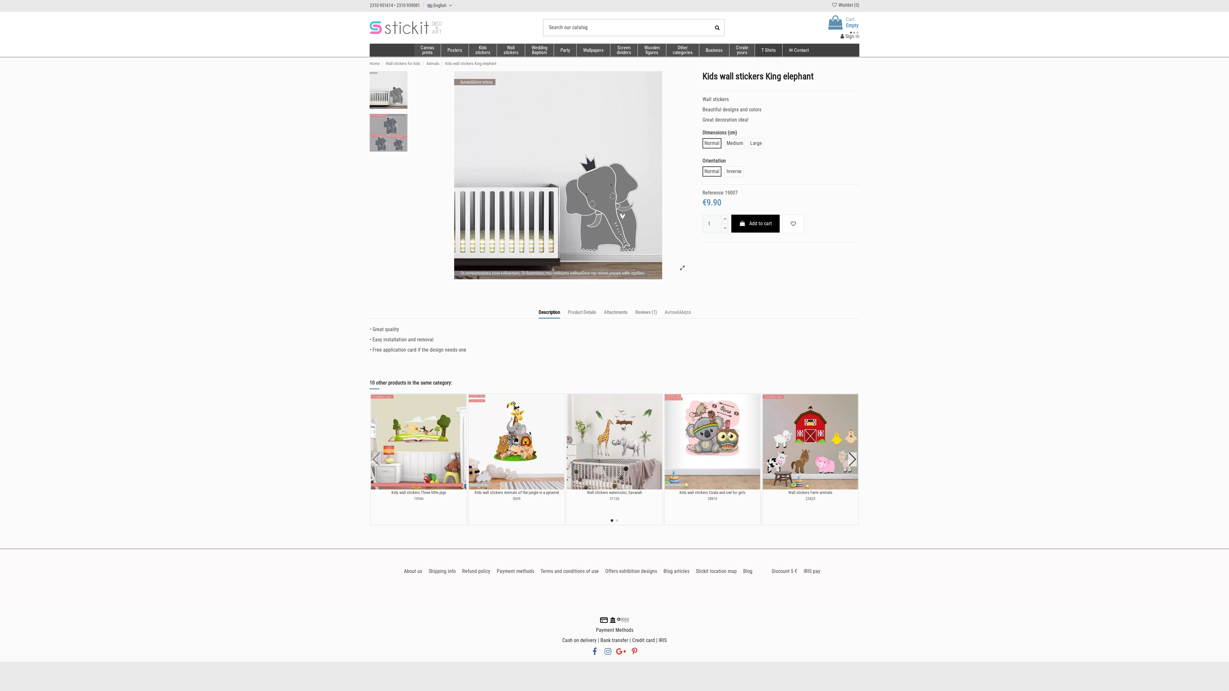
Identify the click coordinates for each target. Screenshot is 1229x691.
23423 (810, 498)
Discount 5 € (784, 571)
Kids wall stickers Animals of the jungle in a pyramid (517, 492)
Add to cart (760, 223)
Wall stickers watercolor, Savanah (614, 492)
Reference (713, 193)
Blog (747, 571)
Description (549, 312)
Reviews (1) (646, 312)
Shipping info (442, 571)
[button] (682, 50)
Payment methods (515, 571)
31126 (614, 498)
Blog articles (676, 571)
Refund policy (476, 571)
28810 (712, 498)
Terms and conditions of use (570, 571)
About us (413, 571)
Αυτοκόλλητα (678, 312)
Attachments (616, 312)
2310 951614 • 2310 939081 (395, 5)
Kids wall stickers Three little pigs (418, 492)
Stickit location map (716, 571)
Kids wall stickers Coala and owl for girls (712, 492)
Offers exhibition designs (631, 571)
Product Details (582, 312)
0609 (516, 498)
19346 (418, 498)
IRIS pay (812, 571)
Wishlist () (848, 5)
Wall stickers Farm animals (810, 492)
